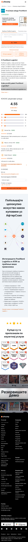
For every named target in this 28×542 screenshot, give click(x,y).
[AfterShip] (6, 2)
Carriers (9, 6)
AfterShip (4, 6)
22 (25, 125)
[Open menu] (25, 2)
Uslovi (8, 534)
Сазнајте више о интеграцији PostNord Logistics (12, 310)
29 (25, 117)
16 (25, 120)
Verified (13, 130)
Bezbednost (13, 534)
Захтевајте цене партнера (14, 188)
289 (26, 114)
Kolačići (19, 534)
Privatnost (3, 534)
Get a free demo (9, 24)
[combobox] (14, 180)
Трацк (15, 42)
